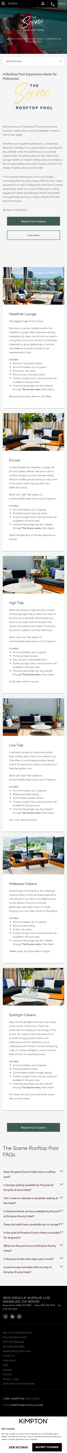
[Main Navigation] (3, 3)
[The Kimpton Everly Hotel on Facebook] (12, 1316)
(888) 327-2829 (23, 1305)
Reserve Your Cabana (33, 221)
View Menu (33, 235)
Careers (7, 1374)
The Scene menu (31, 389)
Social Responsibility (13, 1346)
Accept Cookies (47, 1447)
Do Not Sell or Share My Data (19, 1383)
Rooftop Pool (14, 61)
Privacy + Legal (11, 1379)
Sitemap (7, 1369)
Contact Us (9, 1355)
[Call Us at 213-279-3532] (51, 3)
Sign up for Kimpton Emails (17, 1332)
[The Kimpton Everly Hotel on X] (5, 1316)
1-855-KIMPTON (13, 1398)
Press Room (9, 1360)
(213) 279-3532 (48, 1305)
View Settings (18, 1447)
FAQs (6, 1365)
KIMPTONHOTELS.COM (26, 1405)
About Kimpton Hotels (14, 1337)
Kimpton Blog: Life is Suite (17, 1351)
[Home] (12, 5)
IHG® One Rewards (13, 1341)
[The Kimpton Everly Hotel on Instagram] (19, 1316)
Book (62, 3)
